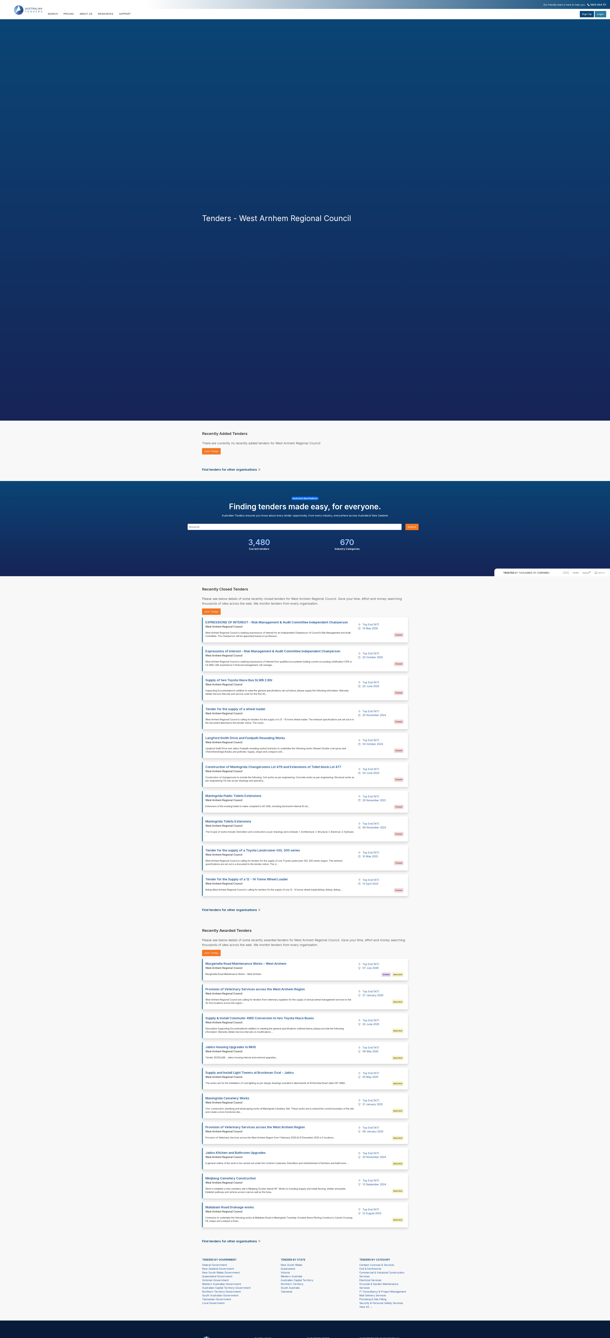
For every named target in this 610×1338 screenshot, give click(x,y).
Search (53, 14)
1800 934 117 (598, 4)
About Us (86, 14)
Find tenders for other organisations (230, 469)
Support (125, 14)
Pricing (69, 14)
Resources (105, 14)
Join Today (211, 451)
